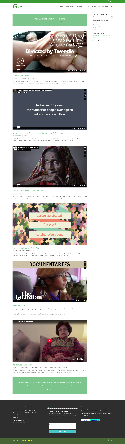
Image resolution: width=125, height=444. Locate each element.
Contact (94, 6)
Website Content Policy (30, 412)
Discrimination (24, 367)
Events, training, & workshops (99, 43)
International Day (23, 78)
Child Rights (18, 308)
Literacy (37, 309)
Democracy (36, 308)
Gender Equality (69, 308)
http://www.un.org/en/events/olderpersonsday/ (49, 22)
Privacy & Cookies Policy (31, 410)
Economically (95, 24)
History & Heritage (23, 309)
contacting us (84, 415)
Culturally (94, 22)
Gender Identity (77, 308)
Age (13, 78)
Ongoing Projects (103, 6)
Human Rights (22, 250)
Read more (50, 385)
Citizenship (24, 308)
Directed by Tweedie (22, 75)
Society (29, 78)
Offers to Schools (69, 6)
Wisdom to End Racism (22, 364)
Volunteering (62, 309)
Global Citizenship (42, 367)
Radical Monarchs (20, 305)
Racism (52, 309)
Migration (57, 367)
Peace (49, 309)
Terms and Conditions (30, 409)
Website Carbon (95, 420)
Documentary (52, 308)
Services (87, 6)
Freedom (62, 308)
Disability (42, 308)
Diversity (47, 308)
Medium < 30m (43, 309)
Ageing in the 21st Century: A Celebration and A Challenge (38, 133)
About (61, 6)
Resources (79, 6)
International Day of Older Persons (49, 18)
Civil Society (30, 308)
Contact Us (15, 417)
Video (33, 78)
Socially (94, 29)
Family (16, 78)
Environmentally (96, 26)
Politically (94, 27)
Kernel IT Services (27, 440)
